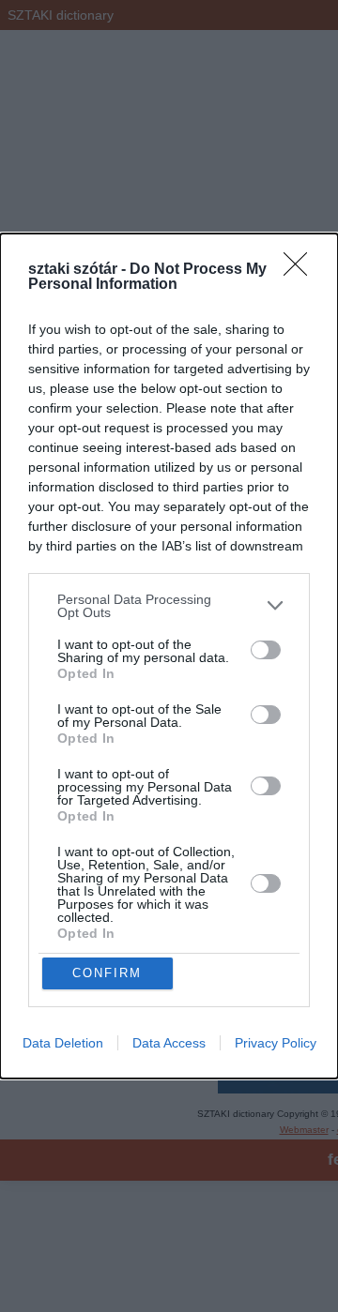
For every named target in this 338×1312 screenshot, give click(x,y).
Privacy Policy (275, 1042)
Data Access (169, 1042)
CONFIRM (107, 973)
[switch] (266, 650)
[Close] (301, 270)
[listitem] (169, 606)
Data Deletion (63, 1042)
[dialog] (169, 656)
